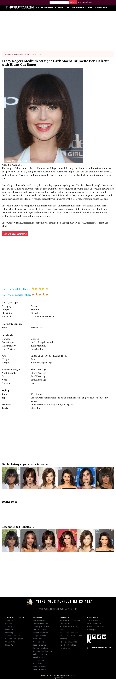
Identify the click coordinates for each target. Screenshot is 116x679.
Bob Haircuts (38, 639)
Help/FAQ (9, 645)
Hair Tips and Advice (68, 642)
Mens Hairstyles (39, 663)
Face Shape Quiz (94, 623)
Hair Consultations (82, 8)
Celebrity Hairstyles (41, 626)
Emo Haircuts (38, 660)
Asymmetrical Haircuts (42, 651)
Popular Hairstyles (40, 623)
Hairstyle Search (39, 666)
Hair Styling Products (69, 633)
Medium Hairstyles (40, 633)
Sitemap (8, 626)
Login (90, 2)
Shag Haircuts (38, 657)
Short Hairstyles (39, 629)
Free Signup (92, 629)
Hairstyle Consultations (96, 626)
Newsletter (10, 629)
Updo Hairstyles (39, 645)
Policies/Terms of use (14, 639)
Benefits (8, 623)
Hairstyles (63, 8)
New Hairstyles (39, 620)
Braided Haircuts (40, 654)
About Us (9, 620)
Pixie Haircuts (38, 642)
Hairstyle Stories (39, 669)
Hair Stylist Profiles (68, 645)
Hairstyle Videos (66, 648)
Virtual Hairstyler (46, 8)
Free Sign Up (82, 2)
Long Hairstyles (39, 636)
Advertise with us (12, 636)
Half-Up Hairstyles (40, 648)
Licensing (9, 633)
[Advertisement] (58, 32)
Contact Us (10, 642)
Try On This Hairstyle (15, 234)
